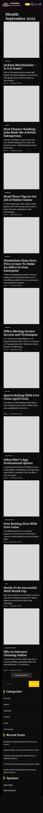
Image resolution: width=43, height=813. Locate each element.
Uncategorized (9, 520)
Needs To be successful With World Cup (20, 589)
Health (6, 704)
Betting (7, 391)
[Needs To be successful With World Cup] (21, 562)
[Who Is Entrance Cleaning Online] (21, 626)
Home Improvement (11, 648)
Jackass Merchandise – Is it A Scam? (20, 66)
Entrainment (9, 456)
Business (7, 327)
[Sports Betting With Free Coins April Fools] (21, 370)
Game (6, 584)
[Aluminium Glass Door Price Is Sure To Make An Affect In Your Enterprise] (21, 235)
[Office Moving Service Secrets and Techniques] (21, 306)
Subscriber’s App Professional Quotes (18, 461)
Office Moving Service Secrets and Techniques (21, 332)
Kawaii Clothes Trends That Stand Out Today (21, 750)
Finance (7, 125)
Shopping (8, 61)
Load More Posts (21, 675)
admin (6, 83)
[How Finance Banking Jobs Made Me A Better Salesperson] (21, 104)
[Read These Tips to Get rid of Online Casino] (21, 171)
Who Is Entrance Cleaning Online (15, 653)
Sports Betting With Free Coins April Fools (21, 397)
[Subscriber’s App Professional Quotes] (21, 434)
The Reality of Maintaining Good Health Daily (21, 764)
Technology (8, 729)
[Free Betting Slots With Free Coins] (21, 498)
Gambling (8, 192)
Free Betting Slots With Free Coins (20, 525)
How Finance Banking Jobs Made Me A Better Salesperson (20, 132)
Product (7, 256)
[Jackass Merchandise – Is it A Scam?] (21, 40)
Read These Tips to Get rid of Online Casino (20, 198)
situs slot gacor (10, 790)
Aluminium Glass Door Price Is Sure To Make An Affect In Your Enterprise (20, 265)
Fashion (7, 717)
